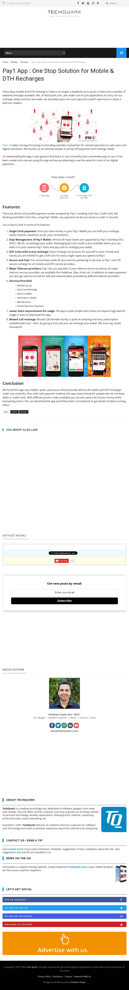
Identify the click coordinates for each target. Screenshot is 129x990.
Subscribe (64, 600)
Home (5, 62)
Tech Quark (32, 967)
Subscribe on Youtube (18, 924)
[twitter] (83, 3)
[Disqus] (64, 487)
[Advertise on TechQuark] (64, 954)
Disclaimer (58, 976)
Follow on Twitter (16, 908)
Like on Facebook (15, 899)
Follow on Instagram (18, 916)
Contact (68, 976)
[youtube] (88, 3)
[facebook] (78, 3)
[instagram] (93, 3)
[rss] (98, 3)
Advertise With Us (82, 976)
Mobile (14, 62)
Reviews (25, 62)
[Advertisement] (64, 37)
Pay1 (5, 145)
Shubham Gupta (78, 982)
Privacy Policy (44, 976)
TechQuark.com (77, 866)
